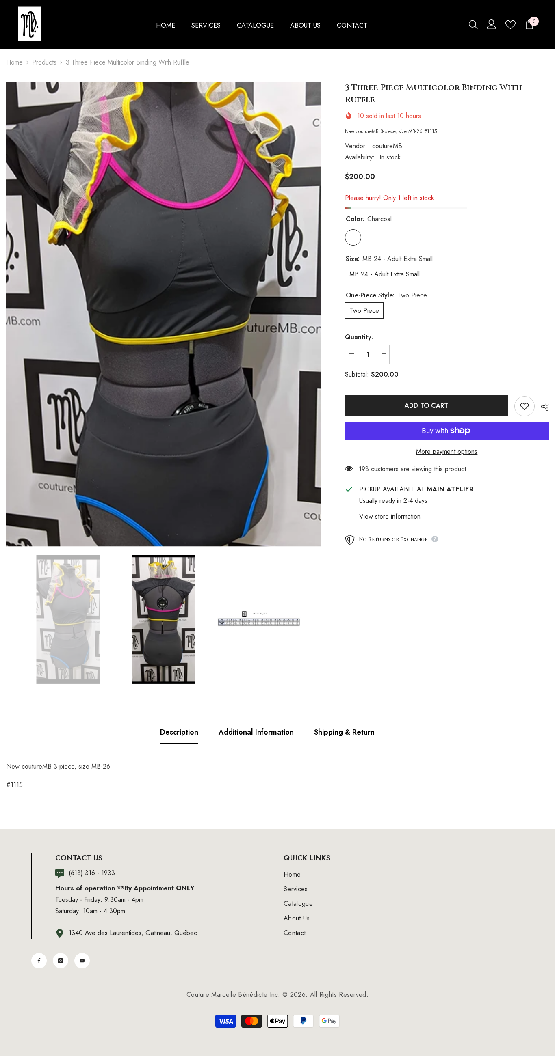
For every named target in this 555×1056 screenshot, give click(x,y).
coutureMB (387, 146)
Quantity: (359, 337)
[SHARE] (542, 406)
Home (14, 62)
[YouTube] (82, 960)
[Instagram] (60, 960)
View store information (390, 516)
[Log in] (491, 24)
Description (179, 732)
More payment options (446, 451)
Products (44, 62)
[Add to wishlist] (524, 406)
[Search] (473, 24)
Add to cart (426, 405)
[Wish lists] (510, 24)
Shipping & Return (344, 732)
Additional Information (256, 732)
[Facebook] (39, 960)
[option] (163, 314)
